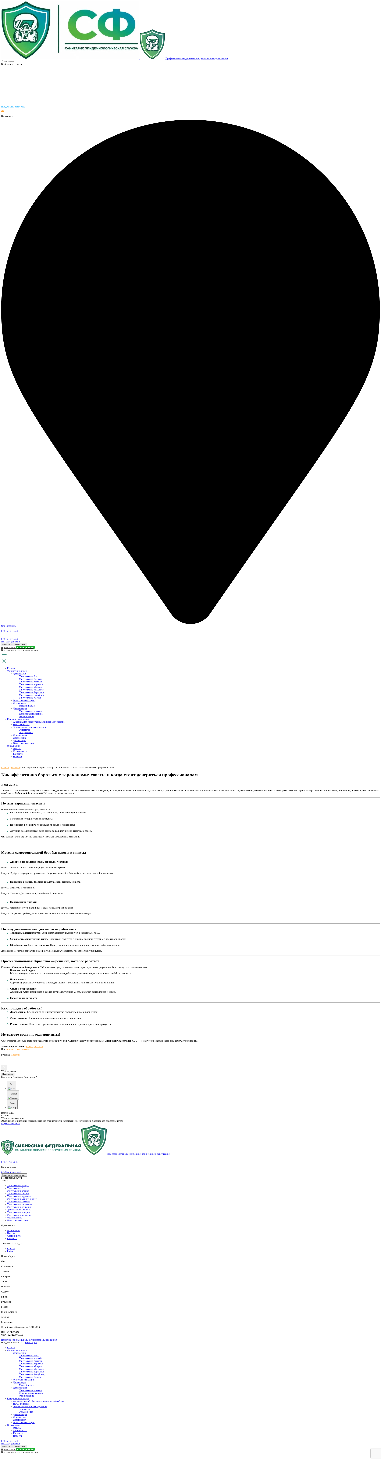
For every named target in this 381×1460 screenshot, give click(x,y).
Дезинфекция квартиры (31, 713)
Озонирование (26, 716)
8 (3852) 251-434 (9, 631)
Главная (11, 668)
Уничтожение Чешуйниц (31, 695)
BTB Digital (31, 1342)
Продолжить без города (13, 106)
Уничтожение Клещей (30, 679)
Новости (17, 756)
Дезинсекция (19, 673)
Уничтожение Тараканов (31, 692)
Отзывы (17, 748)
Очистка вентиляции (24, 700)
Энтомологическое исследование (30, 727)
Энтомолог (24, 730)
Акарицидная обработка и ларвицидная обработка (38, 721)
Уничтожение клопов (18, 1191)
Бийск (10, 1251)
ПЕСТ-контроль (21, 724)
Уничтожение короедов (19, 1215)
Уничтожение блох (16, 1188)
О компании (13, 746)
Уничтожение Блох (29, 676)
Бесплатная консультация (14, 644)
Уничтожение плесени (30, 711)
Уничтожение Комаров (30, 681)
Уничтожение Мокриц (30, 687)
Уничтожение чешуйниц (19, 1207)
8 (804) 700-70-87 (9, 1162)
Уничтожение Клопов (30, 697)
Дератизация (19, 703)
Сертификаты (20, 751)
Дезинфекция (20, 708)
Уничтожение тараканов (19, 1204)
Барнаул (11, 1248)
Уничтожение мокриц (18, 1193)
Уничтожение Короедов (31, 684)
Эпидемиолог (26, 732)
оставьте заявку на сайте (18, 1049)
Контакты (18, 754)
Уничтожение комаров (18, 1212)
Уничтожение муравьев (19, 1196)
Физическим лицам (17, 671)
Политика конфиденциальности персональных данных (29, 1340)
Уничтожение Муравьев (31, 689)
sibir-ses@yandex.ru (10, 641)
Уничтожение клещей (18, 1185)
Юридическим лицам (18, 719)
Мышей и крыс (27, 705)
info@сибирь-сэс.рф (11, 1172)
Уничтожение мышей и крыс (22, 1199)
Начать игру (7, 1074)
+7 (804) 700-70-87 (10, 1123)
